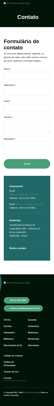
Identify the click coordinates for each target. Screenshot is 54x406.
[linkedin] (18, 252)
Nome (7, 69)
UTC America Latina (31, 392)
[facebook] (10, 252)
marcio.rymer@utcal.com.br (29, 204)
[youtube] (14, 252)
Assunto (8, 117)
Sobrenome (10, 85)
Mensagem (10, 139)
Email (7, 101)
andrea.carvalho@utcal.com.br (23, 194)
